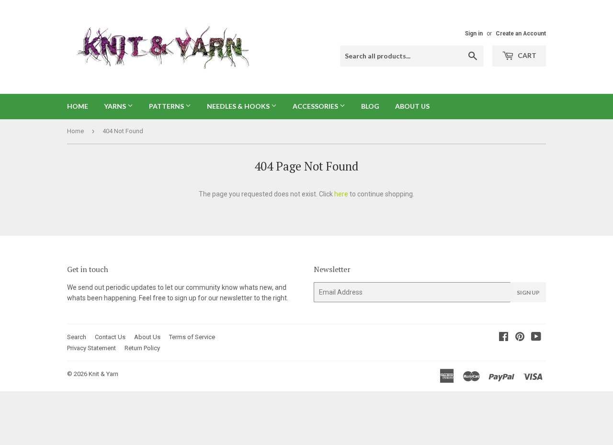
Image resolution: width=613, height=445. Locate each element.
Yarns (115, 106)
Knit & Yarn (103, 373)
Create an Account (521, 33)
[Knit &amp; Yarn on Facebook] (504, 338)
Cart (526, 55)
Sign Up (528, 292)
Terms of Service (192, 337)
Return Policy (142, 348)
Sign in (474, 33)
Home (77, 106)
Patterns (167, 106)
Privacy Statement (91, 348)
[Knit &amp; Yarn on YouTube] (536, 338)
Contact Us (110, 337)
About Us (412, 106)
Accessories (316, 106)
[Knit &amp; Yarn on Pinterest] (520, 338)
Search (76, 337)
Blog (370, 106)
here (341, 194)
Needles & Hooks (239, 106)
